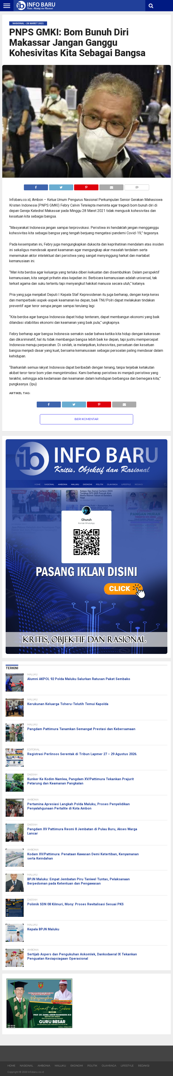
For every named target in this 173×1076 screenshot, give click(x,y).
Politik (92, 1065)
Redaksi (143, 1065)
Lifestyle (127, 1065)
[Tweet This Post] (61, 186)
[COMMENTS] (136, 186)
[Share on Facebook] (36, 186)
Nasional (26, 1065)
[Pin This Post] (86, 186)
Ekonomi (77, 1065)
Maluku (60, 1065)
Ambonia (44, 1065)
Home (11, 1065)
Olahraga (109, 1065)
